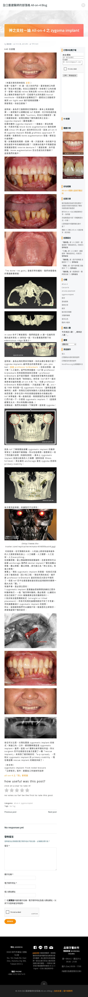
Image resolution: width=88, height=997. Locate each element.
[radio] (6, 790)
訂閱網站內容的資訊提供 (70, 357)
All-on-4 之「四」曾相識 (16, 775)
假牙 (63, 298)
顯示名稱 (8, 874)
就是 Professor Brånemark (24, 367)
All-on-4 (17, 803)
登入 (63, 354)
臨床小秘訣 (66, 322)
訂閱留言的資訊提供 (69, 361)
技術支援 (57, 991)
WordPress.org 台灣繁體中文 (72, 364)
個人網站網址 (9, 891)
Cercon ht (65, 287)
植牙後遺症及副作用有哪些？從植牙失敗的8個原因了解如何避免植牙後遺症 (72, 205)
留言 (7, 846)
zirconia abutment (68, 291)
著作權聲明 (68, 991)
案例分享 (65, 305)
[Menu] (83, 5)
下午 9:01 (35, 44)
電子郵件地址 (10, 883)
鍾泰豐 (9, 44)
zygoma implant (27, 803)
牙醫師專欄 (66, 315)
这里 (28, 83)
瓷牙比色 (65, 319)
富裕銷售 (65, 301)
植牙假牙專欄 (66, 312)
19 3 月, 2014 (21, 44)
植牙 (63, 308)
